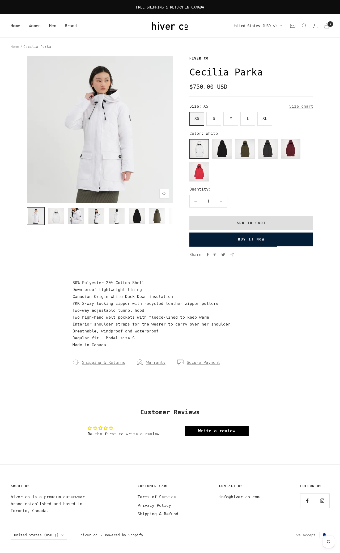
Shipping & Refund (158, 514)
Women (35, 25)
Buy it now (251, 239)
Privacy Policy (154, 505)
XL (264, 118)
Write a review (216, 430)
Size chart (301, 106)
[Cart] (326, 25)
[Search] (304, 25)
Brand (71, 25)
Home (15, 25)
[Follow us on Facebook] (307, 500)
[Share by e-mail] (232, 254)
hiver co (199, 58)
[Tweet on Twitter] (223, 254)
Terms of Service (157, 497)
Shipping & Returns (103, 362)
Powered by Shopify (124, 535)
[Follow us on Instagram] (322, 500)
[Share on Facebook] (208, 254)
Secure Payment (203, 362)
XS (196, 118)
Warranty (155, 362)
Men (52, 25)
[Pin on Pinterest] (215, 254)
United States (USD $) (254, 26)
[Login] (315, 26)
